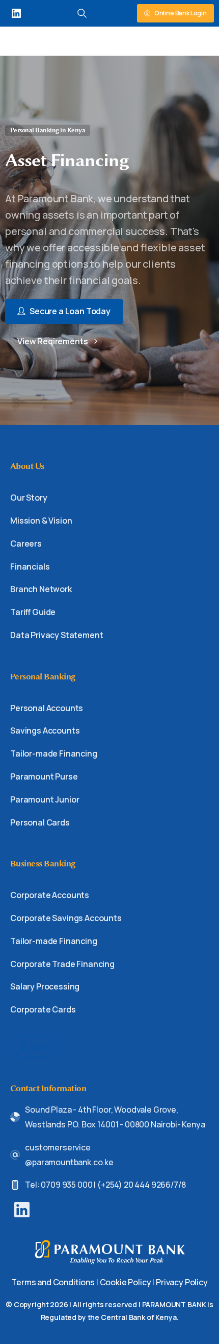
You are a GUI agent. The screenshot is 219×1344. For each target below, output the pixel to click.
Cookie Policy (125, 1282)
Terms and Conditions (53, 1282)
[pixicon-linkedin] (22, 1208)
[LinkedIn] (16, 13)
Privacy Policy (182, 1282)
